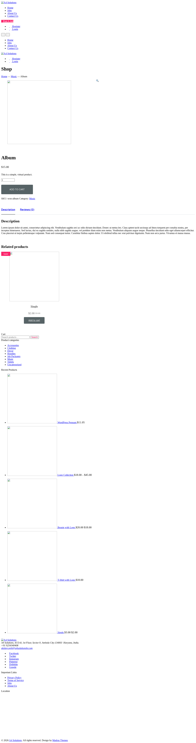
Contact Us (12, 16)
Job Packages (13, 356)
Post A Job (8, 21)
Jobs (9, 10)
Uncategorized (14, 364)
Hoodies (11, 353)
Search (34, 337)
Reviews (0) (27, 209)
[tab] (8, 209)
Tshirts (10, 362)
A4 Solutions (15, 740)
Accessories (13, 345)
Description (8, 209)
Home (10, 7)
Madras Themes (60, 740)
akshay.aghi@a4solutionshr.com (17, 648)
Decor (10, 351)
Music (14, 76)
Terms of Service (15, 680)
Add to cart (17, 189)
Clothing (11, 348)
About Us (12, 13)
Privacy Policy (14, 677)
